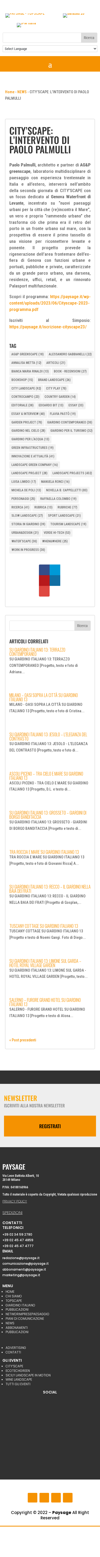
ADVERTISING (16, 1347)
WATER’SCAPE (24, 541)
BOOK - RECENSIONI (70, 371)
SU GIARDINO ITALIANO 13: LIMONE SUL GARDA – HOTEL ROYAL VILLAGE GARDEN (45, 963)
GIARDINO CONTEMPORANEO (69, 422)
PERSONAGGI (23, 499)
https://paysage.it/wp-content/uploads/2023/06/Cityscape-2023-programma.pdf (50, 303)
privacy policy (14, 1201)
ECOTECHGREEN (18, 1370)
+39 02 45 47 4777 (18, 1246)
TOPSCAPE (14, 1300)
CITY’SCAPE (14, 1366)
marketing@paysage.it (21, 1275)
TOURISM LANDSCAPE (68, 524)
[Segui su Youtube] (56, 1497)
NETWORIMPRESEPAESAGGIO (27, 1314)
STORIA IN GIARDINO (28, 524)
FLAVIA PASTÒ (63, 414)
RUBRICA (43, 507)
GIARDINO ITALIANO (20, 1305)
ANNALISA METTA (26, 363)
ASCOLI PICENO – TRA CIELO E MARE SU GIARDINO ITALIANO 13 (46, 775)
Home (9, 92)
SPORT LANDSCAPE (64, 515)
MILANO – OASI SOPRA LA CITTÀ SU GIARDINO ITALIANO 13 (43, 697)
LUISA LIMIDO (23, 482)
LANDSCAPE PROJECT (29, 473)
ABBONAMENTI (17, 1327)
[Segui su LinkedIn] (68, 1497)
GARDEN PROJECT (26, 422)
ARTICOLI (55, 363)
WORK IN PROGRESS (28, 550)
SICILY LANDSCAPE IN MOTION (28, 1375)
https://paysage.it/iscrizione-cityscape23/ (48, 326)
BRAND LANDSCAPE (54, 380)
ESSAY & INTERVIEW (28, 414)
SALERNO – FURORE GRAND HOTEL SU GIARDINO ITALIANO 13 (45, 1002)
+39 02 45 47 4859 (17, 1240)
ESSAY (76, 405)
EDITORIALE (22, 405)
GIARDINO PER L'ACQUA (30, 439)
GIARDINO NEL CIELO (28, 431)
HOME (10, 1291)
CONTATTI (13, 1352)
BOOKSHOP (22, 380)
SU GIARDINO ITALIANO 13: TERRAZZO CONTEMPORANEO (37, 652)
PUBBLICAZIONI (17, 1309)
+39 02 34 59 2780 (17, 1234)
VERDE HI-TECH (57, 533)
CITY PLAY (56, 388)
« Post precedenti (22, 1040)
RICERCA (20, 507)
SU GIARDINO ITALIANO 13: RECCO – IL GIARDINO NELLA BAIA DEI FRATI (50, 888)
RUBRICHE (67, 507)
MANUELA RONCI (55, 482)
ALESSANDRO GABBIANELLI (70, 354)
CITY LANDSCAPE (26, 388)
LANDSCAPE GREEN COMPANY (34, 465)
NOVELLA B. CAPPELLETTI (66, 490)
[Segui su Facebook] (32, 1497)
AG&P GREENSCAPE (27, 354)
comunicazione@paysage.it (25, 1263)
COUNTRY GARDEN (60, 397)
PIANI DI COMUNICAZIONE (25, 1318)
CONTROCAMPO (25, 397)
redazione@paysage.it (21, 1258)
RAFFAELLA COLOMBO (58, 499)
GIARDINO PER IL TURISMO (71, 431)
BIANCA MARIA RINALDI (30, 371)
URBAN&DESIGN (25, 533)
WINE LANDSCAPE (19, 1379)
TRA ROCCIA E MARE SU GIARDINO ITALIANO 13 (44, 852)
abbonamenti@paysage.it (24, 1269)
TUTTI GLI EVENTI (18, 1384)
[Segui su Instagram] (44, 1497)
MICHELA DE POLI (26, 490)
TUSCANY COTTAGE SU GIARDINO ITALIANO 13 (43, 926)
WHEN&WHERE (55, 541)
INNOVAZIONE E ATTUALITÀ (32, 456)
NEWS (22, 92)
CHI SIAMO (14, 1296)
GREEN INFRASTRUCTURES (32, 448)
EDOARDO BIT (51, 405)
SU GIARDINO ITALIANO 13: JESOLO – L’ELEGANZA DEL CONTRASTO (48, 736)
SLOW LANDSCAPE (27, 515)
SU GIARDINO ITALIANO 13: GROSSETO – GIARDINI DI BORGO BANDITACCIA (47, 814)
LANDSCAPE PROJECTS (72, 473)
